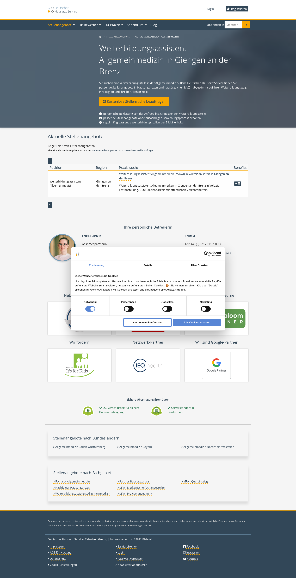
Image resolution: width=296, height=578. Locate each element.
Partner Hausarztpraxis (134, 481)
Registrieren (238, 9)
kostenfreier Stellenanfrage (138, 150)
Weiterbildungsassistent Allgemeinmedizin (82, 493)
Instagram (193, 552)
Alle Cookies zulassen (197, 322)
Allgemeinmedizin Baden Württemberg (80, 447)
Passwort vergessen (130, 559)
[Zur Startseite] (100, 36)
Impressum (57, 546)
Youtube (192, 559)
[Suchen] (246, 24)
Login (210, 9)
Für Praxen (112, 25)
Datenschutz (58, 559)
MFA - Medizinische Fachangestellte (142, 487)
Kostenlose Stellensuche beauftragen (135, 101)
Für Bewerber (88, 25)
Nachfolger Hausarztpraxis (72, 487)
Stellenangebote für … (119, 36)
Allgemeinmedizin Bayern (135, 447)
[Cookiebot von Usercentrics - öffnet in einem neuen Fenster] (206, 253)
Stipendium (135, 25)
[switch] (129, 309)
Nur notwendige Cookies (147, 322)
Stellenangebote (60, 25)
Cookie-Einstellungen (63, 565)
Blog (153, 25)
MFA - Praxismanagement (135, 493)
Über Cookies (199, 265)
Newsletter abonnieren (132, 565)
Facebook (192, 546)
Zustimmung (96, 265)
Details (148, 265)
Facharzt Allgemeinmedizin (72, 481)
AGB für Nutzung (60, 552)
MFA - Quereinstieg (195, 481)
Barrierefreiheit (127, 546)
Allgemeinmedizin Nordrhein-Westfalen (208, 447)
